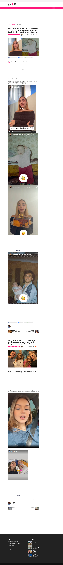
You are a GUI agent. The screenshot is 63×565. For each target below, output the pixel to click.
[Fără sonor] (33, 131)
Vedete (18, 34)
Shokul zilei (13, 24)
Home (9, 24)
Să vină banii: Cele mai (35, 551)
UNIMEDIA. (9, 62)
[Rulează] (9, 131)
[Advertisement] (31, 16)
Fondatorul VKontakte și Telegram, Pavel (36, 546)
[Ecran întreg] (34, 131)
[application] (22, 109)
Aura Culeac (25, 34)
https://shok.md (14, 503)
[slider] (21, 131)
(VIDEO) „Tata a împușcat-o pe (35, 555)
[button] (22, 108)
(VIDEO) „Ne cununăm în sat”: (36, 542)
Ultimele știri (14, 34)
